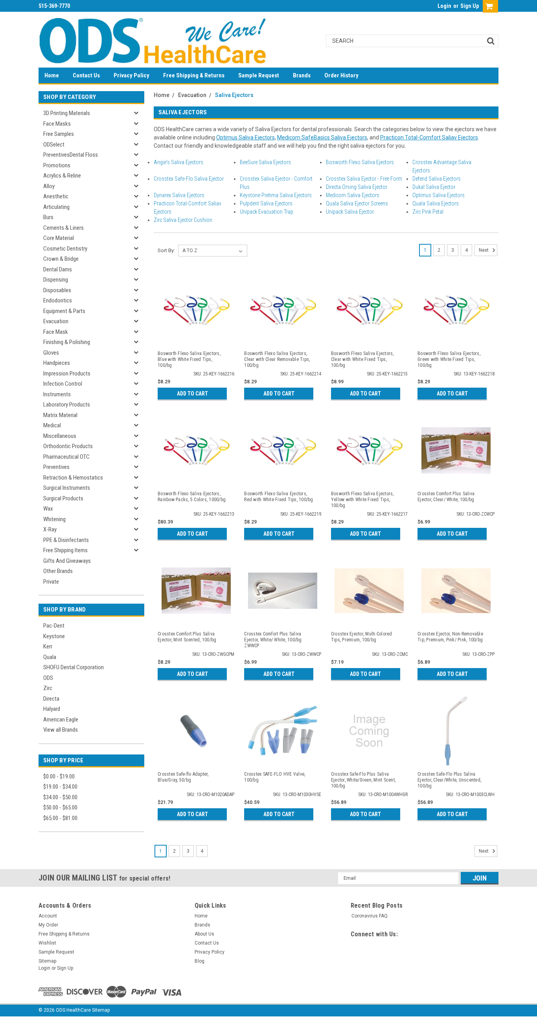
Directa (51, 698)
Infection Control (62, 383)
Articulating (56, 207)
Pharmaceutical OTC (66, 456)
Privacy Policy (131, 75)
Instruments (57, 394)
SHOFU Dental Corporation (73, 667)
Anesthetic (55, 196)
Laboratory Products (66, 404)
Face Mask (55, 331)
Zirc (47, 688)
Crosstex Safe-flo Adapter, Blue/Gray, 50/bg (183, 777)
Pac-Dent (53, 625)
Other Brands (58, 571)
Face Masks (57, 123)
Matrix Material (60, 415)
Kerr (47, 646)
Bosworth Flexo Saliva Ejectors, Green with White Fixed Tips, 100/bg (448, 359)
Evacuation (55, 321)
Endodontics (57, 300)
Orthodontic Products (68, 446)
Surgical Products (63, 498)
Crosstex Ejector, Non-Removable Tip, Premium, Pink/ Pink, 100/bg (450, 637)
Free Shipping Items (65, 550)
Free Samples (58, 133)
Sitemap (47, 961)
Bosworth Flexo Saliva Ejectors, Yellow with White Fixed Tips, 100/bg (362, 499)
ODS (48, 677)
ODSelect (53, 144)
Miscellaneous (59, 435)
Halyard (51, 708)
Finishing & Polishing (66, 342)
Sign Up (469, 6)
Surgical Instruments (66, 487)
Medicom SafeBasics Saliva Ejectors (322, 137)
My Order (48, 925)
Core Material (58, 238)
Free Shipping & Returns (193, 75)
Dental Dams (57, 269)
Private (51, 581)
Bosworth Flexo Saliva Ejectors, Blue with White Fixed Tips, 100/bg (189, 359)
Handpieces (56, 362)
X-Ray (50, 529)
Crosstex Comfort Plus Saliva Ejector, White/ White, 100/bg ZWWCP (273, 639)
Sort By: (166, 250)
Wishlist (47, 943)
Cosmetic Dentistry (65, 248)
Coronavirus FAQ (369, 916)
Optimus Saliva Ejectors (245, 137)
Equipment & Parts (64, 311)
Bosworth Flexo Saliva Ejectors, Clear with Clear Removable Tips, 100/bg (277, 359)
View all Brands (60, 729)
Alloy (49, 186)
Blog (199, 961)
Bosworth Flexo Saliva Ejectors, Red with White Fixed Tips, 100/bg (278, 496)
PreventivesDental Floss (70, 154)
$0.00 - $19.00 (59, 776)
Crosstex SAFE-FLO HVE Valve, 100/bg (274, 777)
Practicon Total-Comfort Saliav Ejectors (429, 137)
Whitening (54, 519)
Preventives (56, 467)
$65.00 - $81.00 (60, 818)
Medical (52, 425)
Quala (49, 657)
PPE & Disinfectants (66, 540)
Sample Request (258, 75)
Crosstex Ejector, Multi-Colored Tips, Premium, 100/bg (361, 637)
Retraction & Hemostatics (73, 477)
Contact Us (86, 75)
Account (48, 916)
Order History (341, 75)
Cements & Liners (63, 227)
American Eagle (60, 719)
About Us (204, 934)
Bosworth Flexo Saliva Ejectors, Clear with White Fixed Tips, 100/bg (362, 359)
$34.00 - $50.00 (60, 797)
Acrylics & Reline (62, 175)
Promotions (56, 165)
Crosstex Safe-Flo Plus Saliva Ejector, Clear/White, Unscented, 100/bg (449, 780)
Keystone (54, 636)
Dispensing (55, 279)
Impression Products (66, 373)
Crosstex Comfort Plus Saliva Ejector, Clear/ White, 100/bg (445, 496)
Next (484, 250)
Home (51, 75)
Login (444, 6)
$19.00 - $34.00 (60, 786)
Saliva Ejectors (234, 95)
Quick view (196, 339)
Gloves (51, 352)
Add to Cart (192, 393)
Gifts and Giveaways (67, 560)
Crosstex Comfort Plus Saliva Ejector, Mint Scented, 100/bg (187, 637)
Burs (48, 217)
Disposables (57, 290)
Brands (302, 75)
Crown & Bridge (61, 258)
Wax (48, 508)
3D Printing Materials (66, 113)
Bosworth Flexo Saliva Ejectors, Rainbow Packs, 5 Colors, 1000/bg (192, 496)
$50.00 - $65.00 (60, 807)
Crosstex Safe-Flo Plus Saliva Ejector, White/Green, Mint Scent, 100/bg (363, 780)
